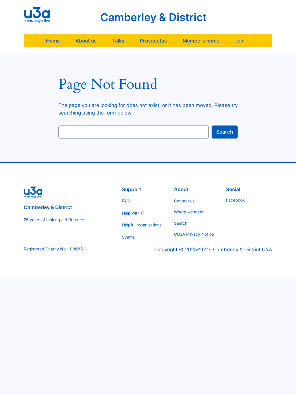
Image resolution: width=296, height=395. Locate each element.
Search (224, 132)
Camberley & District (153, 17)
